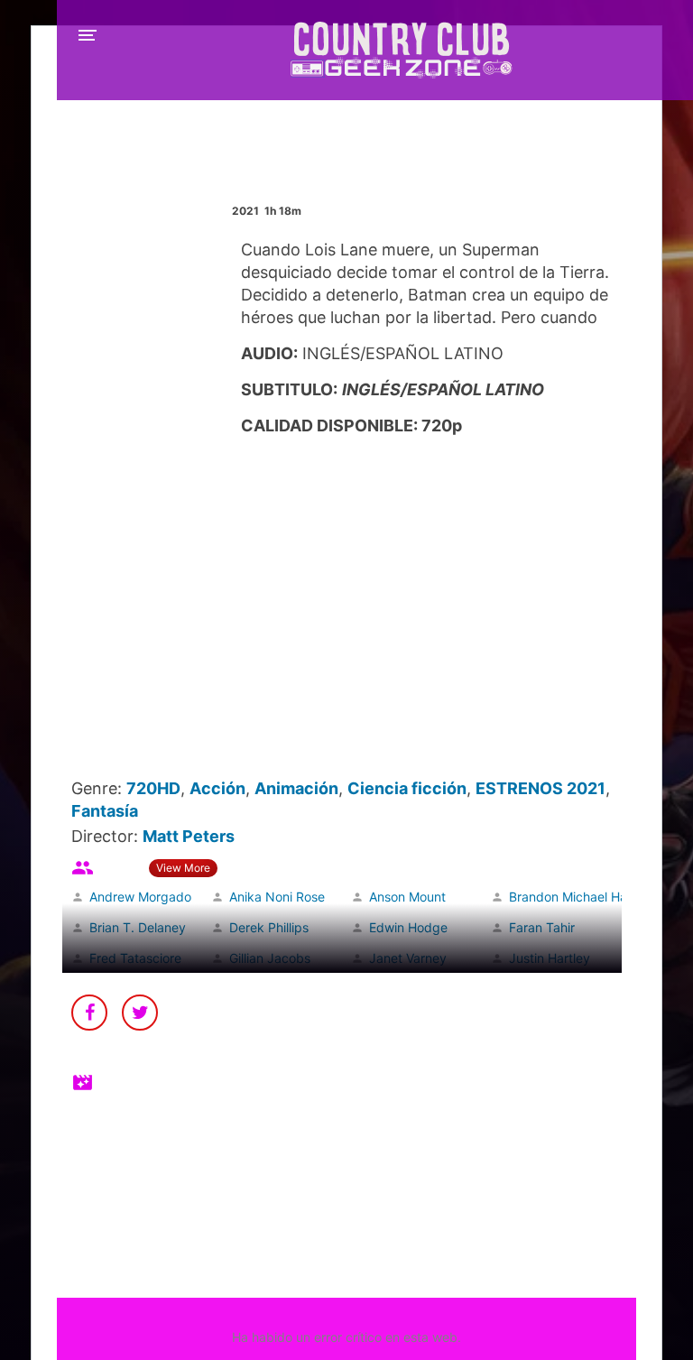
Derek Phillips (269, 927)
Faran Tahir (542, 927)
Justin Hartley (549, 958)
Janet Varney (408, 958)
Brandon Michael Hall (571, 896)
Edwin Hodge (408, 927)
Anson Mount (407, 896)
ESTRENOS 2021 (540, 788)
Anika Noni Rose (277, 896)
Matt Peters (189, 836)
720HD (153, 788)
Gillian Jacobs (269, 958)
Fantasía (104, 810)
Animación (296, 788)
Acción (217, 788)
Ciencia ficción (407, 788)
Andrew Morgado (140, 896)
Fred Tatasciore (135, 958)
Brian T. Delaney (137, 927)
